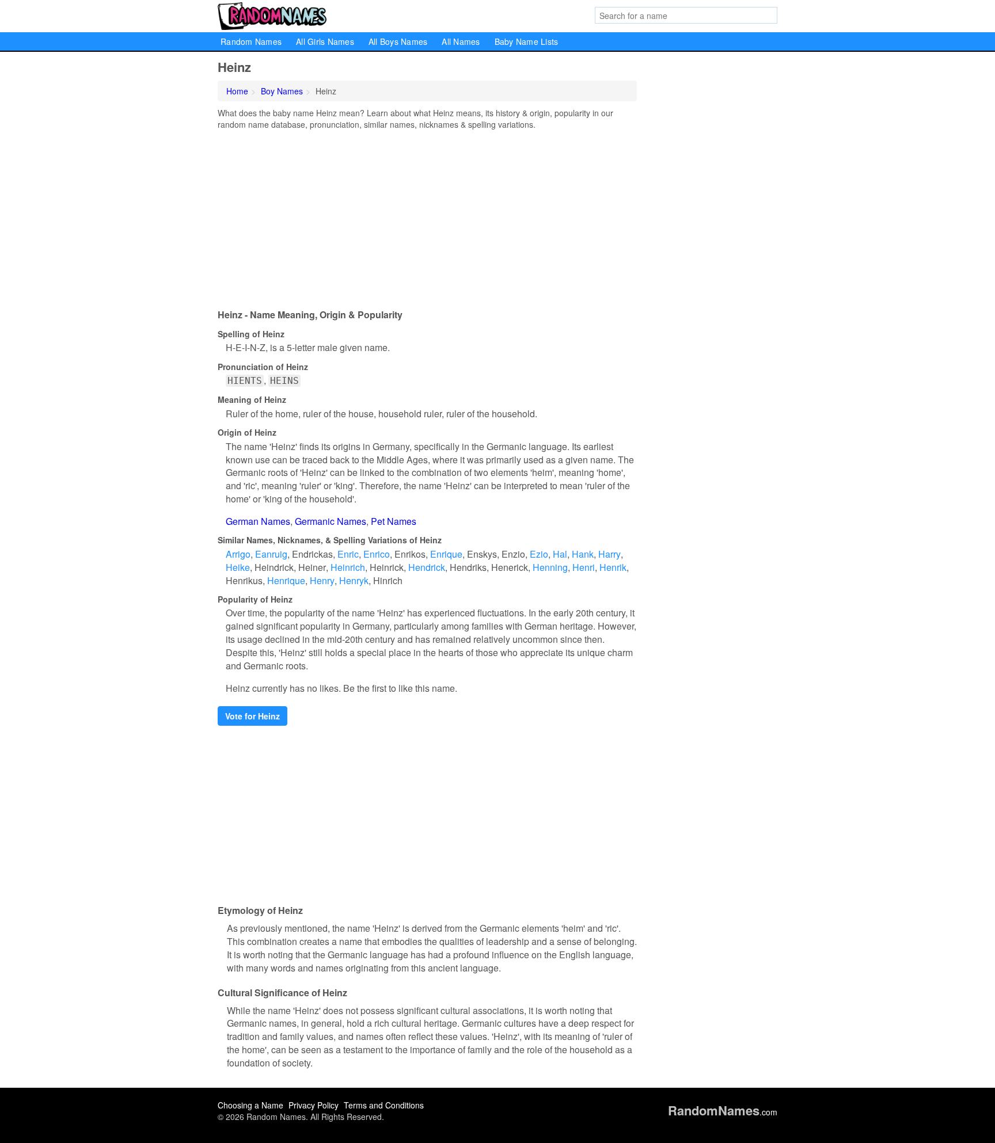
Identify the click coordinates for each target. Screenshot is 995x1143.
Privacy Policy (313, 1105)
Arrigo (238, 554)
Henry (322, 580)
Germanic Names (330, 521)
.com (722, 1112)
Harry (609, 554)
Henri (583, 567)
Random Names (251, 41)
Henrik (612, 567)
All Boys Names (398, 41)
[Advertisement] (427, 216)
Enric (348, 554)
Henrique (286, 580)
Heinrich (348, 567)
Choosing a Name (250, 1105)
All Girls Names (325, 41)
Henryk (354, 580)
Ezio (539, 554)
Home (237, 91)
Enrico (376, 554)
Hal (560, 554)
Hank (583, 554)
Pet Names (393, 521)
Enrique (446, 554)
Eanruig (271, 554)
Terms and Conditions (384, 1105)
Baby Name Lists (527, 41)
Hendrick (426, 567)
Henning (550, 567)
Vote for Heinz (252, 716)
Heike (238, 567)
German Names (258, 521)
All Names (461, 41)
